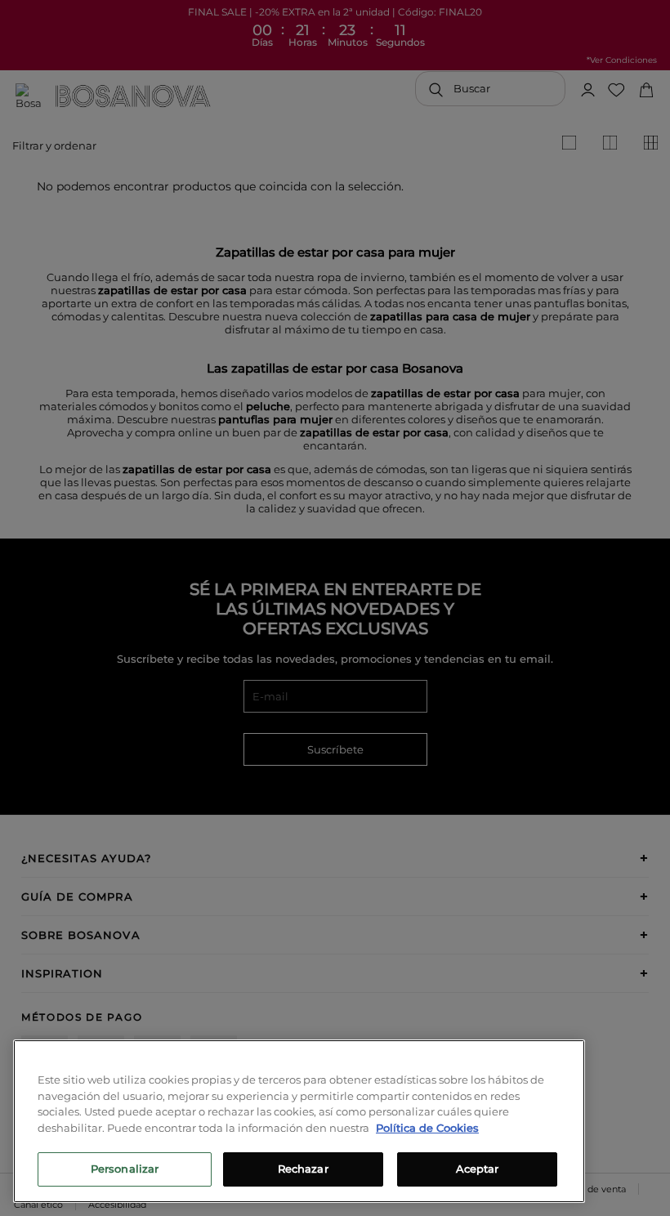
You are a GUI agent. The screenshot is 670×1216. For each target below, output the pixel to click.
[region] (299, 1121)
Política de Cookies (427, 1127)
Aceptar (477, 1168)
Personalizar (125, 1168)
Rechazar (303, 1168)
